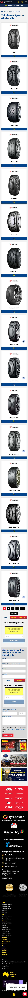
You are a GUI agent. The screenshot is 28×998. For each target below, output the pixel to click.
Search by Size (6, 906)
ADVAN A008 (14, 88)
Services (4, 921)
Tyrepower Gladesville (15, 5)
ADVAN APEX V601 (14, 308)
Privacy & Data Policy (11, 990)
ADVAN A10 (14, 198)
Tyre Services (5, 931)
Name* (4, 658)
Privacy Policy (10, 729)
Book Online (6, 941)
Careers (4, 944)
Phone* (11, 663)
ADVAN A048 (14, 125)
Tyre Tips (4, 913)
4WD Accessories (6, 923)
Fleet (3, 946)
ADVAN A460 (14, 235)
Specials (4, 937)
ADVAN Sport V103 (14, 527)
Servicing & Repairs (7, 929)
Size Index (4, 960)
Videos (4, 952)
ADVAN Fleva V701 (14, 454)
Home (4, 11)
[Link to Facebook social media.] (14, 994)
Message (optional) (7, 716)
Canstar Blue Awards (7, 964)
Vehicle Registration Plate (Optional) (9, 710)
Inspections (5, 927)
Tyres (3, 902)
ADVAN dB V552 (14, 381)
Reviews (4, 954)
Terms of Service (20, 729)
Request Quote (8, 735)
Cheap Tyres (5, 968)
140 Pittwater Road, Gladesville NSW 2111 (14, 859)
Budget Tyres (5, 966)
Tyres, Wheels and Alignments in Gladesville (14, 962)
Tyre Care (4, 910)
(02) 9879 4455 (10, 863)
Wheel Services (6, 933)
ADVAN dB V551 (14, 344)
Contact (4, 939)
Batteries (4, 925)
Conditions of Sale (21, 990)
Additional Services (7, 935)
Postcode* (5, 674)
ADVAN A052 (14, 162)
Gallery (4, 950)
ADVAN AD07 (14, 271)
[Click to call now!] (18, 2)
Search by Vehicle (7, 904)
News (4, 948)
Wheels (4, 915)
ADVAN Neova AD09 (14, 490)
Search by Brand (6, 908)
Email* (4, 669)
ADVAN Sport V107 (14, 600)
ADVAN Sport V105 (14, 563)
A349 (14, 52)
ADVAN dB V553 (14, 417)
